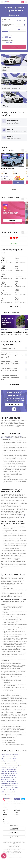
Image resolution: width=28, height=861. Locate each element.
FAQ (3, 819)
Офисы (4, 816)
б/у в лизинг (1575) (9, 773)
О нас (4, 812)
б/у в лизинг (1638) (9, 767)
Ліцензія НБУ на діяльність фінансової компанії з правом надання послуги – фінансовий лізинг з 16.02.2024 (14, 851)
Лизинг (15, 807)
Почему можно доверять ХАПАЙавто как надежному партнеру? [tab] (12, 355)
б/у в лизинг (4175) (10, 754)
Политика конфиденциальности (14, 845)
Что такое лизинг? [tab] (8, 348)
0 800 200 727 (14, 404)
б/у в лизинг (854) (8, 781)
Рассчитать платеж (7, 182)
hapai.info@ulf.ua (14, 837)
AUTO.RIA (16, 812)
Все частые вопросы (14, 384)
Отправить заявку (14, 46)
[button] (22, 150)
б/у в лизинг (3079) (8, 756)
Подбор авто (5, 808)
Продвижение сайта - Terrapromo (14, 848)
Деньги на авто (17, 810)
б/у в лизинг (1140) (9, 777)
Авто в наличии (6, 807)
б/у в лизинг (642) (8, 792)
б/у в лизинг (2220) (8, 761)
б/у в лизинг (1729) (11, 765)
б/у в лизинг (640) (8, 794)
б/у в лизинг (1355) (8, 775)
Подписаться (12, 220)
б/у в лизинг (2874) (8, 758)
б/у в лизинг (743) (8, 789)
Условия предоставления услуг (19, 842)
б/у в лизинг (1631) (9, 771)
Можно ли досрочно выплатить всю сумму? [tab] (10, 369)
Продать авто (17, 808)
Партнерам (16, 814)
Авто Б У (4, 810)
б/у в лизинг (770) (9, 785)
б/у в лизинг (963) (8, 779)
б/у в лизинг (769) (9, 787)
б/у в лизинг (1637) (9, 769)
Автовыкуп (5, 814)
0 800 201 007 (14, 832)
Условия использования (14, 846)
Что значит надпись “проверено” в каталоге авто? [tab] (10, 377)
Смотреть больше (14, 306)
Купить (18, 182)
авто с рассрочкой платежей (17, 515)
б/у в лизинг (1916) (9, 763)
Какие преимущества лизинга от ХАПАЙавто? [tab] (10, 363)
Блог (4, 817)
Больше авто (14, 189)
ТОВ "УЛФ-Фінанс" (10, 849)
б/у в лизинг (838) (9, 783)
